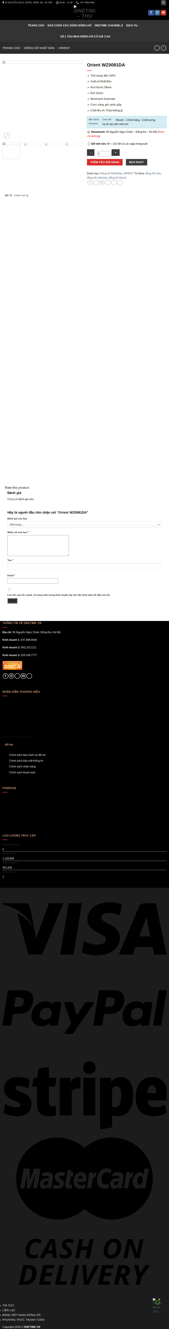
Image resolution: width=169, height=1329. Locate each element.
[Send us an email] (23, 676)
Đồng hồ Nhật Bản (39, 48)
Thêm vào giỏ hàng (104, 162)
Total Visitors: (10, 862)
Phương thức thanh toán (23, 1319)
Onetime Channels (108, 25)
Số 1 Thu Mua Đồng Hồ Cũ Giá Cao (85, 36)
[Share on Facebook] (90, 182)
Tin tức (8, 1305)
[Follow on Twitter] (17, 676)
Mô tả (8, 195)
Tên (10, 560)
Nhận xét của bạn (18, 532)
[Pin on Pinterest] (108, 182)
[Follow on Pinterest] (29, 676)
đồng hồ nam (153, 173)
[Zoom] (7, 136)
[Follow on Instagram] (157, 13)
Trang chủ (36, 25)
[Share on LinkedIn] (119, 182)
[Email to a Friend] (102, 182)
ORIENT (64, 48)
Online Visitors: (11, 844)
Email (11, 575)
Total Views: (9, 853)
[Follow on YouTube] (163, 13)
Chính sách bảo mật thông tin (26, 760)
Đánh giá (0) (21, 195)
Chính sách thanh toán (22, 772)
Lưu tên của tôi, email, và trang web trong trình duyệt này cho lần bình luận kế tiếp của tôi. (58, 595)
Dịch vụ (131, 25)
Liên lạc (8, 1310)
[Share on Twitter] (96, 182)
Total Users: (9, 871)
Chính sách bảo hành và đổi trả (27, 755)
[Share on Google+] (114, 182)
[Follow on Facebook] (151, 13)
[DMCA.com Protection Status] (12, 665)
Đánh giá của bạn (17, 518)
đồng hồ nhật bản (97, 177)
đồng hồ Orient (117, 177)
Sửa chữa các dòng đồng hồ (69, 25)
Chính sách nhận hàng (22, 766)
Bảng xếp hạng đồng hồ (21, 1315)
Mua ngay (136, 162)
